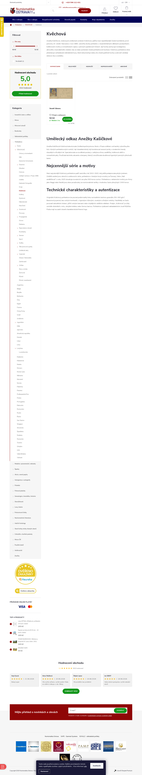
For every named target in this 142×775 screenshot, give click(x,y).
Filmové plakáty (20, 491)
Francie (19, 307)
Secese (21, 235)
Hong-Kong (21, 311)
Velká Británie (21, 454)
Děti (20, 157)
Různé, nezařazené (25, 280)
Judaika (21, 180)
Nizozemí (20, 379)
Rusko (19, 413)
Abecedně (123, 66)
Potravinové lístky (21, 512)
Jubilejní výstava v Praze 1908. (29, 176)
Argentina (20, 285)
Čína (18, 300)
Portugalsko (21, 402)
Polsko (19, 398)
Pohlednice (18, 142)
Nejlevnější (72, 66)
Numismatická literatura (23, 518)
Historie (21, 172)
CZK (126, 2)
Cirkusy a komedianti (25, 153)
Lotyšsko (20, 348)
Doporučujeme (55, 66)
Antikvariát (18, 550)
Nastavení (44, 771)
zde (85, 766)
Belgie (19, 289)
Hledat (84, 11)
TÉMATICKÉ (21, 150)
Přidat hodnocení (25, 94)
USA (18, 450)
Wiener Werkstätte (25, 258)
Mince (17, 120)
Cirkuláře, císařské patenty (23, 534)
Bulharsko (20, 296)
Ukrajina (19, 446)
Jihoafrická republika (23, 333)
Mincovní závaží (20, 126)
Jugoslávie (20, 322)
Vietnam (19, 458)
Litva (18, 345)
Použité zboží (19, 545)
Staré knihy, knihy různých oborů (25, 529)
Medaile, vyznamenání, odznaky (25, 464)
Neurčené (22, 206)
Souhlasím (97, 766)
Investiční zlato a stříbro (23, 115)
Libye (18, 341)
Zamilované (22, 262)
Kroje (20, 187)
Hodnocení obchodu (71, 663)
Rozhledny (22, 232)
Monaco (19, 368)
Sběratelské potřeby (21, 136)
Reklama (22, 224)
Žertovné (22, 273)
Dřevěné (21, 168)
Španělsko (20, 432)
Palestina (20, 387)
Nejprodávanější (106, 66)
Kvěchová (22, 191)
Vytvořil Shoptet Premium (124, 771)
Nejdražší (89, 66)
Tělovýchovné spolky (25, 247)
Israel (18, 315)
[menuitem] (17, 19)
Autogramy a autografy (22, 480)
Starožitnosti (19, 502)
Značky (17, 556)
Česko (19, 146)
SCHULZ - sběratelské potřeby (89, 736)
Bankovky (18, 131)
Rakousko (20, 405)
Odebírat (120, 710)
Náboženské (23, 202)
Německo (20, 376)
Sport (21, 239)
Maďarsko (20, 357)
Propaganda (23, 217)
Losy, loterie (19, 507)
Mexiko (19, 364)
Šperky (17, 469)
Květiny (21, 194)
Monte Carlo (21, 372)
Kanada (19, 337)
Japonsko (20, 330)
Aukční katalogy (20, 523)
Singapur (20, 424)
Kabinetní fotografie (25, 183)
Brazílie (19, 292)
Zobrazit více (71, 691)
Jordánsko (20, 319)
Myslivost (22, 198)
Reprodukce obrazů (25, 228)
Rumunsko (20, 409)
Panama (19, 390)
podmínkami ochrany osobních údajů (100, 716)
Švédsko (19, 435)
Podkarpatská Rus (23, 394)
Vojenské (22, 254)
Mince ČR (18, 540)
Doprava (21, 165)
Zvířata (21, 265)
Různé (21, 276)
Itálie (18, 326)
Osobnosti (22, 209)
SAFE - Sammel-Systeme (69, 736)
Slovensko (20, 428)
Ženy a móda (23, 269)
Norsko (19, 383)
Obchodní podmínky (16, 2)
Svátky (21, 243)
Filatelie (17, 485)
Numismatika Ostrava (52, 736)
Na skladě (19, 61)
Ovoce (21, 221)
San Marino (20, 420)
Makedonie (20, 361)
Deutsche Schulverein (26, 161)
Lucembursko (23, 352)
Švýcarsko (20, 439)
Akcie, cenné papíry (21, 475)
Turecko (19, 443)
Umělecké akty (23, 250)
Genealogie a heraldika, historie (25, 496)
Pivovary (22, 213)
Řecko (19, 417)
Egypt (19, 304)
